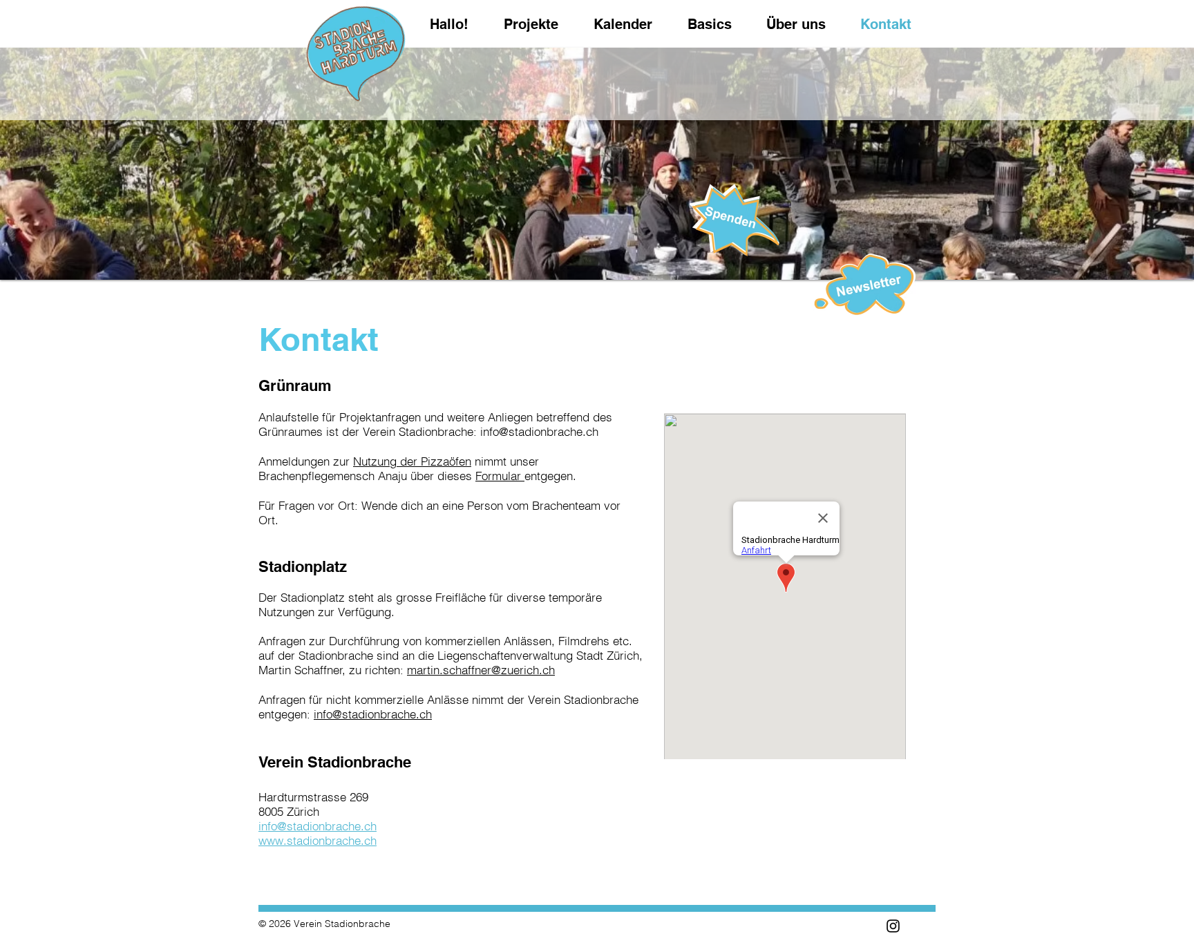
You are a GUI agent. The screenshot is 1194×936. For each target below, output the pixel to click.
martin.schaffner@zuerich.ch (481, 669)
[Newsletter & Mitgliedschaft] (864, 286)
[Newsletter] (735, 218)
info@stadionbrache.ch (539, 431)
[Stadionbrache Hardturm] (893, 926)
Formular (499, 475)
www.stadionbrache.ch (317, 840)
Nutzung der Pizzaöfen (412, 461)
